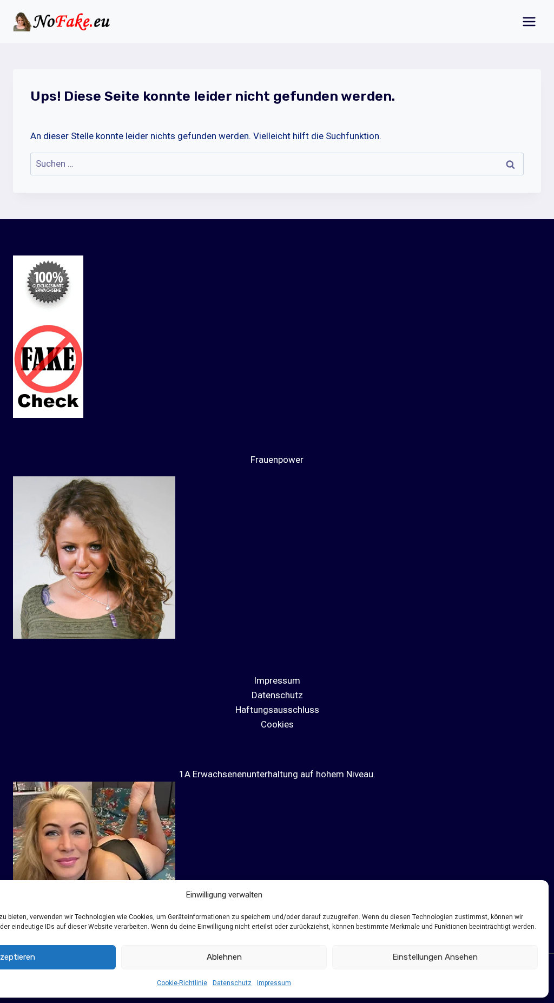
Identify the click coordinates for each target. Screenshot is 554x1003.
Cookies (277, 724)
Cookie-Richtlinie (182, 983)
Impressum (274, 983)
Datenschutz (232, 983)
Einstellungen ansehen (435, 957)
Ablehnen (224, 957)
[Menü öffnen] (529, 21)
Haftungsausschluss (277, 709)
